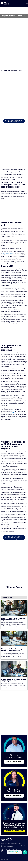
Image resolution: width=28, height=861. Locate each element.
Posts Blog (7, 70)
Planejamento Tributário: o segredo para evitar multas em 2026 (13, 649)
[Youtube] (2, 850)
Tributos (23, 614)
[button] (27, 3)
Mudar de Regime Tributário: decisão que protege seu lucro (13, 680)
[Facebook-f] (6, 850)
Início (2, 70)
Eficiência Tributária (20, 645)
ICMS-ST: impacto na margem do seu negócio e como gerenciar (13, 619)
